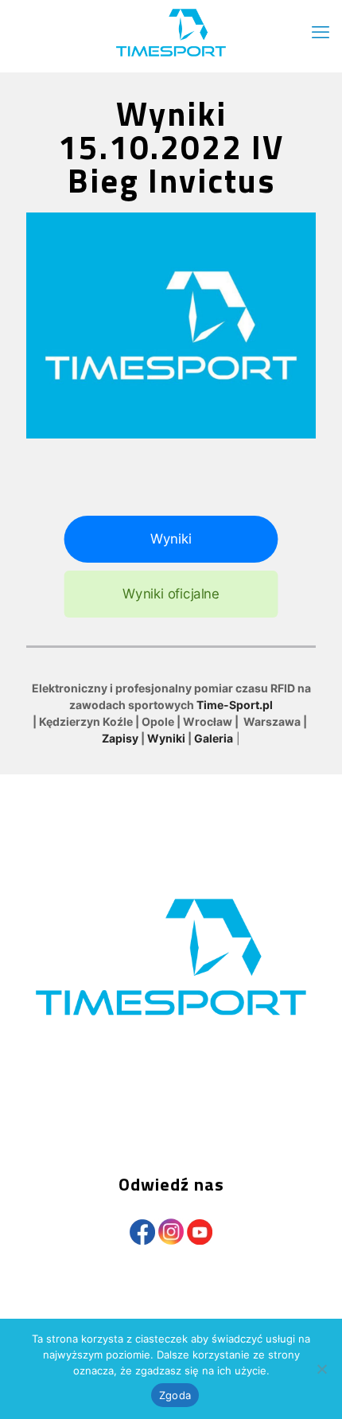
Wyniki (166, 738)
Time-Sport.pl (234, 704)
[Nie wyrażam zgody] (322, 1369)
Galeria (213, 738)
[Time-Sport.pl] (171, 32)
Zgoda (175, 1395)
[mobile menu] (320, 31)
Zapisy (120, 738)
